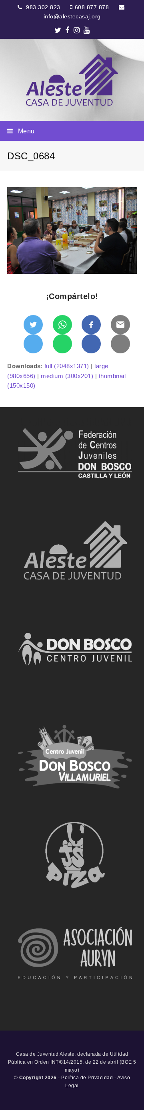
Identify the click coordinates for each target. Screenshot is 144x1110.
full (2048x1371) (66, 366)
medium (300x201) (67, 376)
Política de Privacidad (87, 1077)
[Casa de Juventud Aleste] (72, 80)
